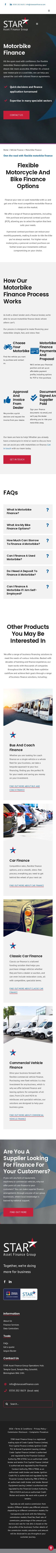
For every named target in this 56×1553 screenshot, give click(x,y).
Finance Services (11, 1324)
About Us (7, 1320)
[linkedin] (11, 4)
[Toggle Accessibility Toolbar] (51, 1548)
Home (5, 150)
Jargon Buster (9, 1350)
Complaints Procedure (38, 1432)
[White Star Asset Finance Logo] (16, 17)
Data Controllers (11, 1328)
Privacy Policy (40, 1429)
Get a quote (8, 1347)
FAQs (5, 1343)
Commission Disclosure (17, 1432)
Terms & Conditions (23, 1429)
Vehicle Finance (16, 150)
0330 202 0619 (18, 4)
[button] (28, 511)
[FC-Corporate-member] (20, 1289)
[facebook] (5, 4)
